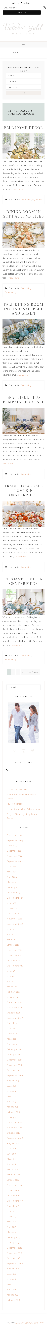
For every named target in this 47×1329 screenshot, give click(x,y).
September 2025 (15, 840)
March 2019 (12, 1107)
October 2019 (13, 1070)
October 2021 (13, 960)
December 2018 (14, 1122)
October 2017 (13, 1195)
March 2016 (12, 1295)
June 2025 (12, 845)
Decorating (26, 199)
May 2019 (11, 1096)
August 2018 (13, 1143)
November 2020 (15, 1007)
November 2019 (14, 1065)
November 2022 (14, 919)
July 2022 (11, 929)
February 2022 (14, 939)
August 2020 (13, 1023)
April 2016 (12, 1289)
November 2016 (14, 1253)
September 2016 (15, 1263)
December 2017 (14, 1185)
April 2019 (11, 1101)
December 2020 (15, 1002)
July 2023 (11, 903)
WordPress (28, 1323)
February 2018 (14, 1175)
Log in (36, 1323)
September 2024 (15, 861)
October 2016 (13, 1258)
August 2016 (13, 1269)
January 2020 (13, 1054)
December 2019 (14, 1060)
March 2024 (12, 882)
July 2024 (11, 866)
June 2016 (12, 1279)
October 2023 (13, 892)
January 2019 (13, 1117)
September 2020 (15, 1018)
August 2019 (13, 1081)
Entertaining (10, 292)
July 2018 (11, 1148)
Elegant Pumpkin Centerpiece (23, 581)
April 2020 (12, 1044)
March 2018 (12, 1169)
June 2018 (12, 1154)
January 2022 (13, 945)
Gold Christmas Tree (17, 789)
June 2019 (12, 1091)
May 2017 (11, 1222)
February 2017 (13, 1237)
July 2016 (11, 1274)
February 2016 (14, 1300)
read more (18, 189)
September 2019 (15, 1075)
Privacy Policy (38, 1322)
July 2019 (11, 1086)
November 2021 (14, 955)
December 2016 (14, 1248)
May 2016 (11, 1284)
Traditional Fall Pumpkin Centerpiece (23, 490)
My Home (37, 199)
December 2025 (14, 835)
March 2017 (12, 1232)
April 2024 (12, 877)
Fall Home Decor (23, 127)
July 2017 (11, 1211)
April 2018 (12, 1164)
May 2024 (11, 872)
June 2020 (12, 1034)
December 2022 (14, 913)
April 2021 (11, 981)
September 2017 (15, 1201)
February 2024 (14, 887)
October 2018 (13, 1133)
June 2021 (11, 976)
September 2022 (15, 924)
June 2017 (12, 1216)
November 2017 (14, 1190)
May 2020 (11, 1039)
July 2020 (11, 1028)
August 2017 (13, 1206)
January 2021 (13, 997)
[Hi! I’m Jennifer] (23, 722)
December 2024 (14, 851)
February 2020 (14, 1049)
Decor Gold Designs (23, 29)
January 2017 (13, 1242)
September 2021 (15, 966)
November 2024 (15, 856)
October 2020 (13, 1013)
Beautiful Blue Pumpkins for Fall (23, 399)
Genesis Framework (16, 1323)
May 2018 (11, 1159)
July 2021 (11, 971)
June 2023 (12, 908)
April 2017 (11, 1227)
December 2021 (14, 950)
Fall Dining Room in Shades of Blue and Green (23, 309)
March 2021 (12, 986)
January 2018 (13, 1180)
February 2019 (13, 1112)
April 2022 (12, 934)
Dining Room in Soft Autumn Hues (23, 214)
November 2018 (14, 1128)
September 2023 (15, 898)
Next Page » (33, 672)
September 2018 (15, 1138)
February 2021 (13, 992)
